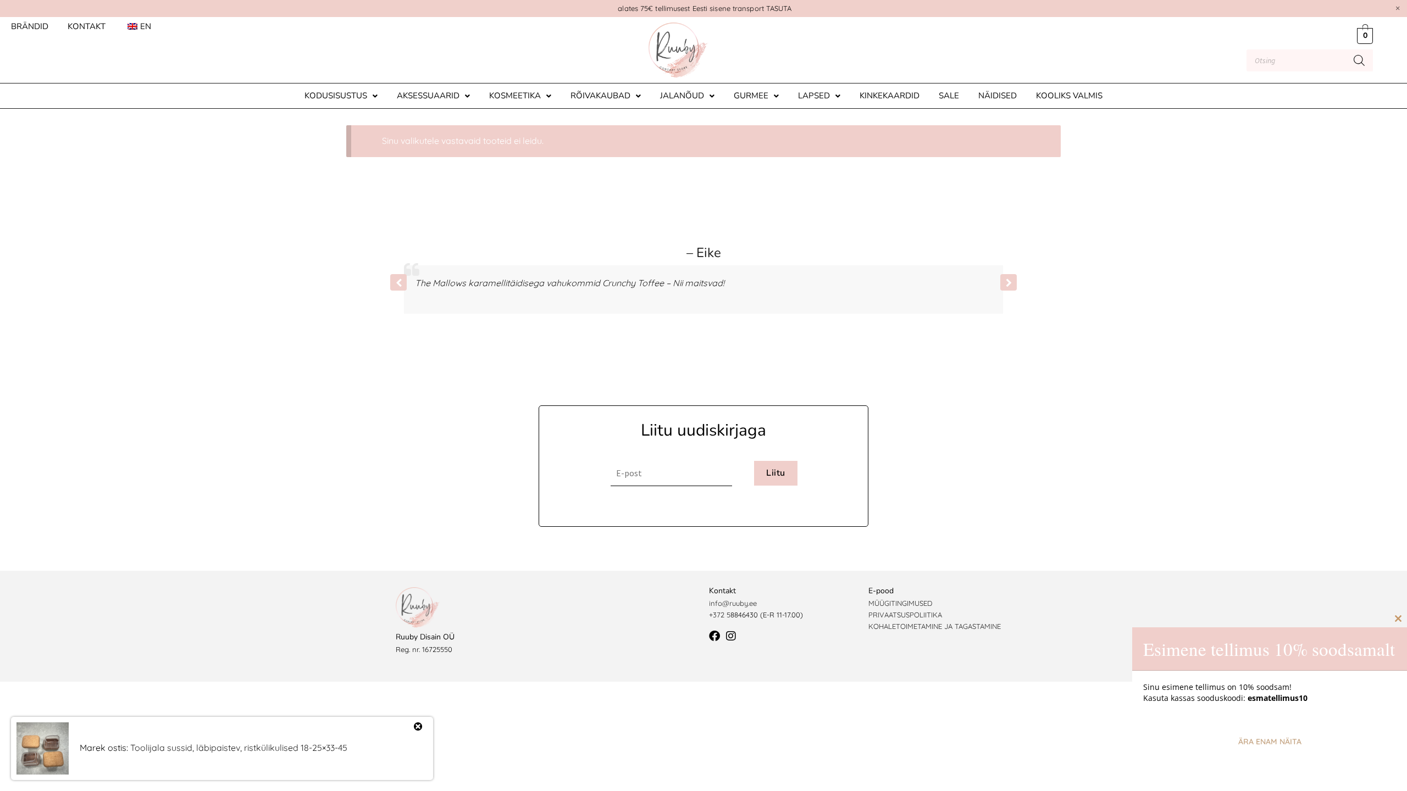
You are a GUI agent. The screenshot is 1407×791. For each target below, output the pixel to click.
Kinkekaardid (889, 95)
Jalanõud (682, 95)
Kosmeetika (515, 95)
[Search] (1359, 60)
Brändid (29, 26)
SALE (949, 95)
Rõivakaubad (600, 95)
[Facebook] (714, 636)
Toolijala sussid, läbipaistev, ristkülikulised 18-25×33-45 (238, 747)
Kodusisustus (335, 95)
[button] (341, 96)
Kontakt (87, 26)
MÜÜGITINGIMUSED (900, 603)
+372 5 (719, 614)
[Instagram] (730, 636)
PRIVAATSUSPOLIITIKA (905, 614)
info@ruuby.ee (733, 603)
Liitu (775, 473)
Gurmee (751, 95)
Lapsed (814, 95)
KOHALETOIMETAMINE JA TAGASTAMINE (934, 626)
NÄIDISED (997, 95)
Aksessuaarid (428, 95)
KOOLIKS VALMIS (1069, 95)
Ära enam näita (1269, 742)
